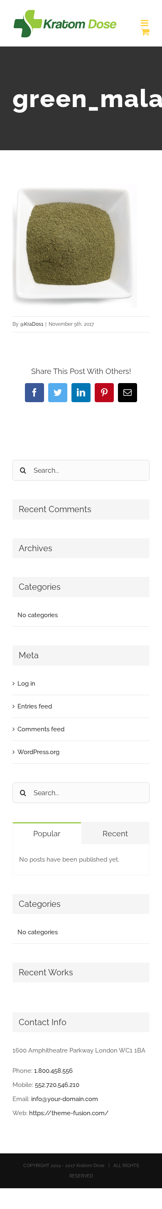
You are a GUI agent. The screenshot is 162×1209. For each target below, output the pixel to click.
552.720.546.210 (57, 1085)
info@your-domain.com (64, 1099)
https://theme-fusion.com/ (69, 1113)
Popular (46, 833)
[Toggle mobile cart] (145, 31)
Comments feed (40, 729)
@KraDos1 (31, 324)
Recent (115, 833)
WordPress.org (38, 752)
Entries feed (34, 706)
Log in (26, 683)
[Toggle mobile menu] (145, 23)
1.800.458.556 (53, 1071)
